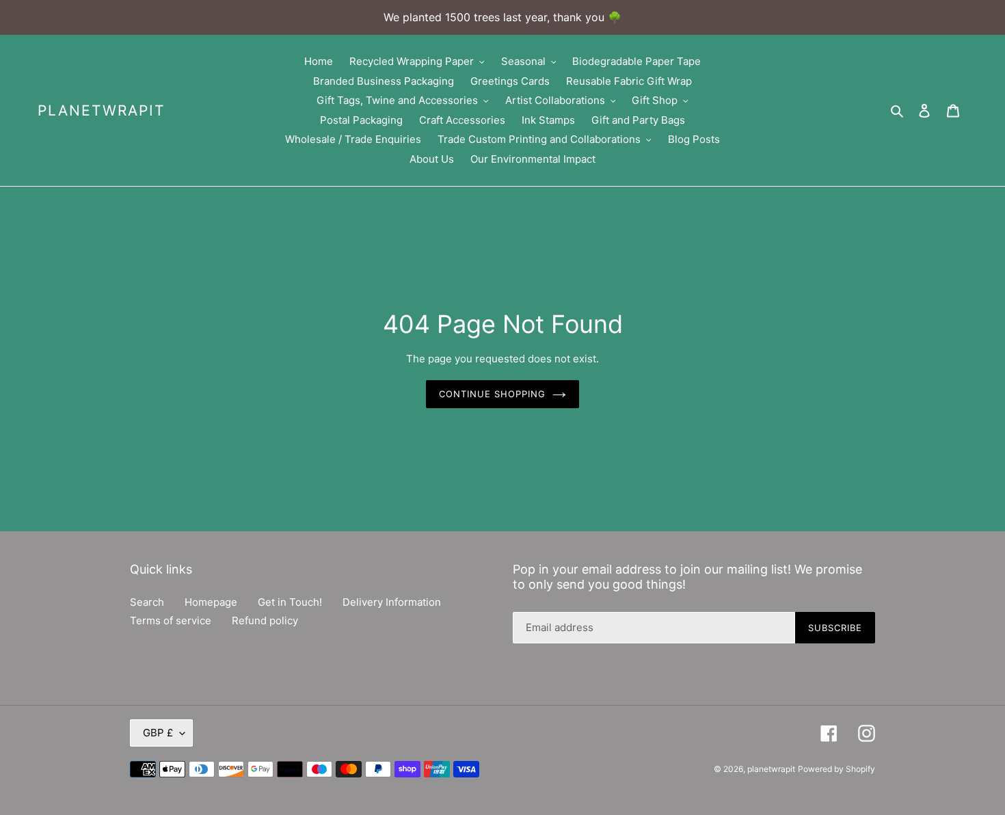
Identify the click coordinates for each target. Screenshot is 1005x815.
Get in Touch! (290, 602)
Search (147, 602)
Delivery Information (392, 602)
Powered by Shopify (836, 769)
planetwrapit (101, 110)
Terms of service (170, 620)
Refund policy (265, 620)
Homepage (211, 602)
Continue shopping (492, 393)
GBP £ (158, 732)
